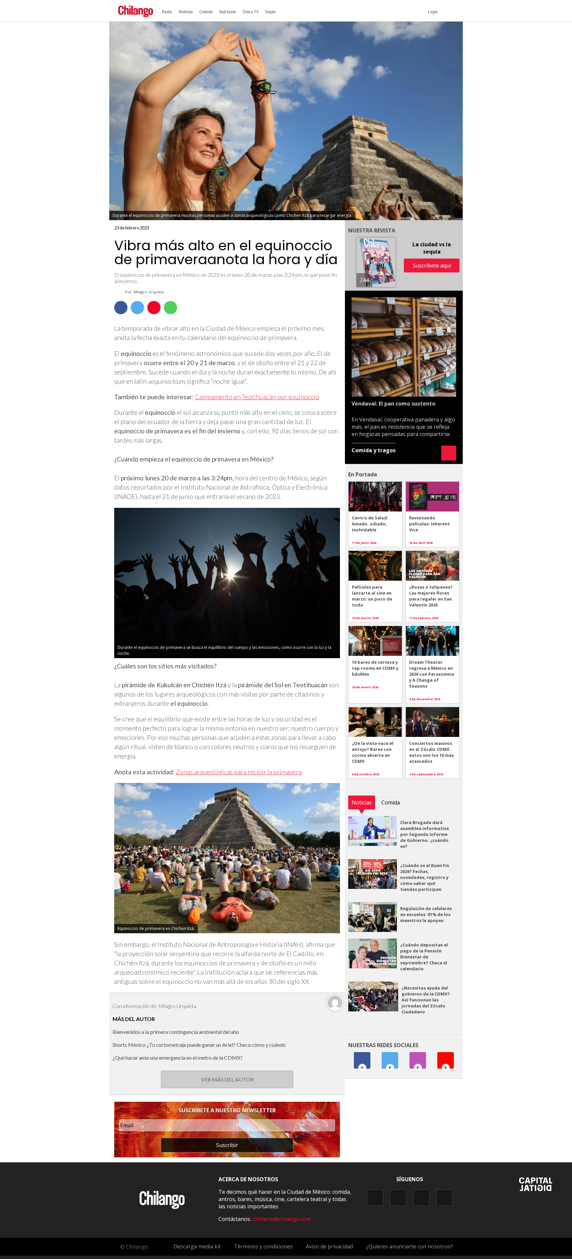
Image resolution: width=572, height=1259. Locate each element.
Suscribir (227, 1145)
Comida (206, 11)
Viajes (270, 11)
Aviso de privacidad (329, 1246)
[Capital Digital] (535, 1189)
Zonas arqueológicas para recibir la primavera (239, 772)
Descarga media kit (197, 1246)
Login (434, 11)
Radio (167, 11)
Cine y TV (251, 11)
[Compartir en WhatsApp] (170, 307)
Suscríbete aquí (432, 265)
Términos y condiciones (263, 1246)
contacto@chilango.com (281, 1219)
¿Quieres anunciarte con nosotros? (409, 1246)
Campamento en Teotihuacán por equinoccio (257, 397)
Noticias (186, 11)
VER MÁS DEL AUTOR (227, 1079)
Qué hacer (227, 11)
